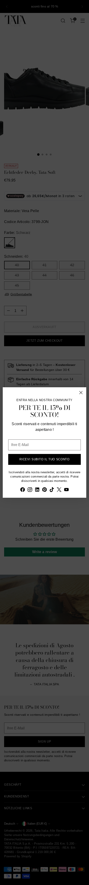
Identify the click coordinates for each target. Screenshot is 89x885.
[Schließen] (80, 392)
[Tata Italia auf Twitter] (59, 490)
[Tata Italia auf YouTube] (66, 490)
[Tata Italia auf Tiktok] (52, 490)
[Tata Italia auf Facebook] (22, 490)
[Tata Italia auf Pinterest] (44, 490)
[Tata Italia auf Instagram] (30, 490)
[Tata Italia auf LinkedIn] (37, 490)
